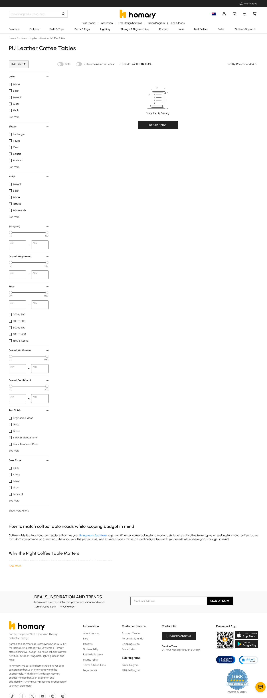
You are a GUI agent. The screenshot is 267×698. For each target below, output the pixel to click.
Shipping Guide (131, 643)
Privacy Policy (67, 606)
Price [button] (12, 286)
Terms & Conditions (94, 665)
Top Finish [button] (15, 410)
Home (12, 38)
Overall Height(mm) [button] (20, 256)
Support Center (131, 633)
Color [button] (12, 76)
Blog (85, 638)
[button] (248, 659)
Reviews (87, 643)
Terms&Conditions (45, 606)
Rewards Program (93, 654)
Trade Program (130, 665)
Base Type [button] (15, 460)
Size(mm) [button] (14, 226)
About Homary (91, 633)
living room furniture (93, 535)
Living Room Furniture (38, 38)
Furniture (21, 38)
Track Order (128, 649)
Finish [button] (12, 176)
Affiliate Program (131, 670)
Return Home (157, 125)
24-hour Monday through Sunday (181, 649)
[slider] (10, 232)
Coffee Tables (58, 38)
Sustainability (90, 649)
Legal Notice (90, 670)
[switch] (60, 64)
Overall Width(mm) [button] (20, 350)
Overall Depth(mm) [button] (20, 380)
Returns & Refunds (132, 638)
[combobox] (247, 64)
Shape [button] (13, 126)
